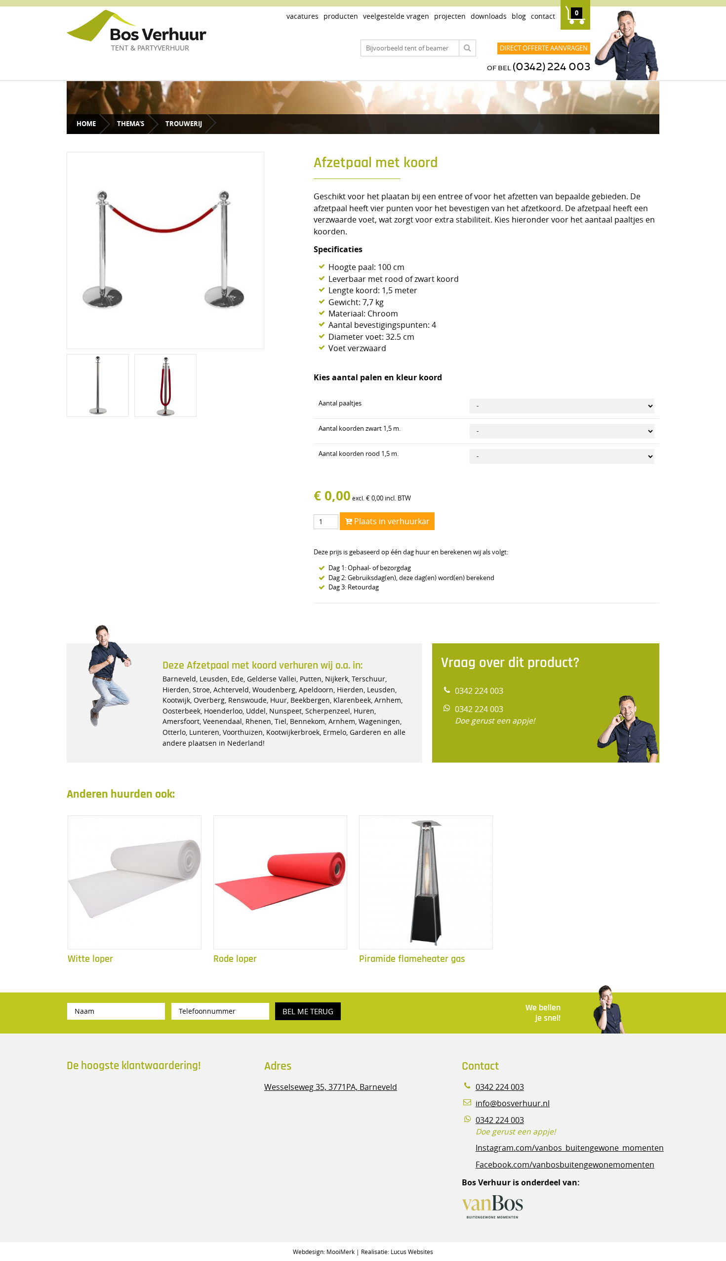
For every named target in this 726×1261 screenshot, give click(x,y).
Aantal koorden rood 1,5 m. (359, 453)
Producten (340, 16)
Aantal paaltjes (340, 403)
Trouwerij (183, 123)
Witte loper (90, 959)
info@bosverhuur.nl (513, 1103)
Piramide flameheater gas (412, 959)
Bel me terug (307, 1011)
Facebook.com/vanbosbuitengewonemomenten (565, 1165)
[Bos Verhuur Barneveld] (165, 26)
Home (86, 123)
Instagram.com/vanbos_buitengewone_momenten (570, 1148)
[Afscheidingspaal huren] (165, 385)
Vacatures (302, 16)
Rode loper (235, 959)
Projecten (450, 16)
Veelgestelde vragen (396, 16)
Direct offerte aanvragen (544, 48)
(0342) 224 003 (551, 67)
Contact (543, 16)
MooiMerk (340, 1252)
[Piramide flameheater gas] (426, 882)
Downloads (489, 16)
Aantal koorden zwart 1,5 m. (360, 428)
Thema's (130, 123)
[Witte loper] (135, 882)
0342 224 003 (479, 691)
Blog (519, 16)
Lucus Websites (412, 1252)
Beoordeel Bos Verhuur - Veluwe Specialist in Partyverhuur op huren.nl (128, 1121)
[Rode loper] (280, 882)
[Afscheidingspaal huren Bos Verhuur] (98, 385)
